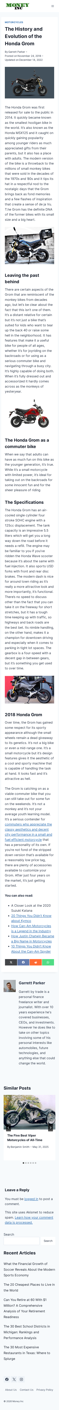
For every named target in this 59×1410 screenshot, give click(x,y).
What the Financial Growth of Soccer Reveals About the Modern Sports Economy (29, 1269)
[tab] (23, 1163)
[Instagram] (21, 1379)
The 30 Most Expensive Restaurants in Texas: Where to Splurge (27, 1353)
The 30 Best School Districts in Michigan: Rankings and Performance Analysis (27, 1332)
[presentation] (29, 1112)
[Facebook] (7, 1379)
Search (9, 1234)
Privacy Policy (44, 1389)
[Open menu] (52, 6)
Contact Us (26, 1389)
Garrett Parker (16, 51)
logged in (31, 1199)
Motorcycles (14, 22)
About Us (11, 1389)
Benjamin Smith (20, 1146)
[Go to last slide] (8, 1127)
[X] (14, 1379)
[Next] (50, 1127)
